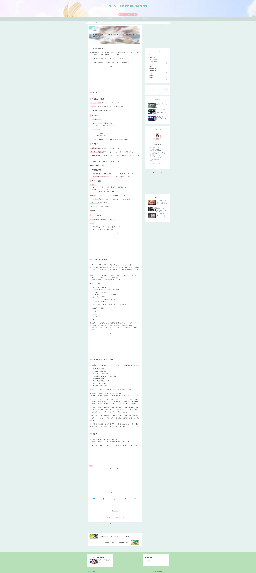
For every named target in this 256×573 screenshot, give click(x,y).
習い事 (91, 465)
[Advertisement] (114, 76)
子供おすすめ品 (158, 57)
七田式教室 (93, 106)
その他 (158, 79)
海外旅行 (158, 77)
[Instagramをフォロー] (104, 498)
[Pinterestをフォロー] (115, 498)
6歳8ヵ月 (120, 139)
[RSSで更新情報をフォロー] (135, 498)
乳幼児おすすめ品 (158, 59)
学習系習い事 (158, 70)
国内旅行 (158, 75)
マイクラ (158, 73)
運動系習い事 (158, 68)
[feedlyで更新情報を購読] (125, 498)
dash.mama (157, 144)
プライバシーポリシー (92, 571)
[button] (166, 89)
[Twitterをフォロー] (94, 498)
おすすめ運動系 (158, 61)
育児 (158, 54)
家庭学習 (158, 64)
